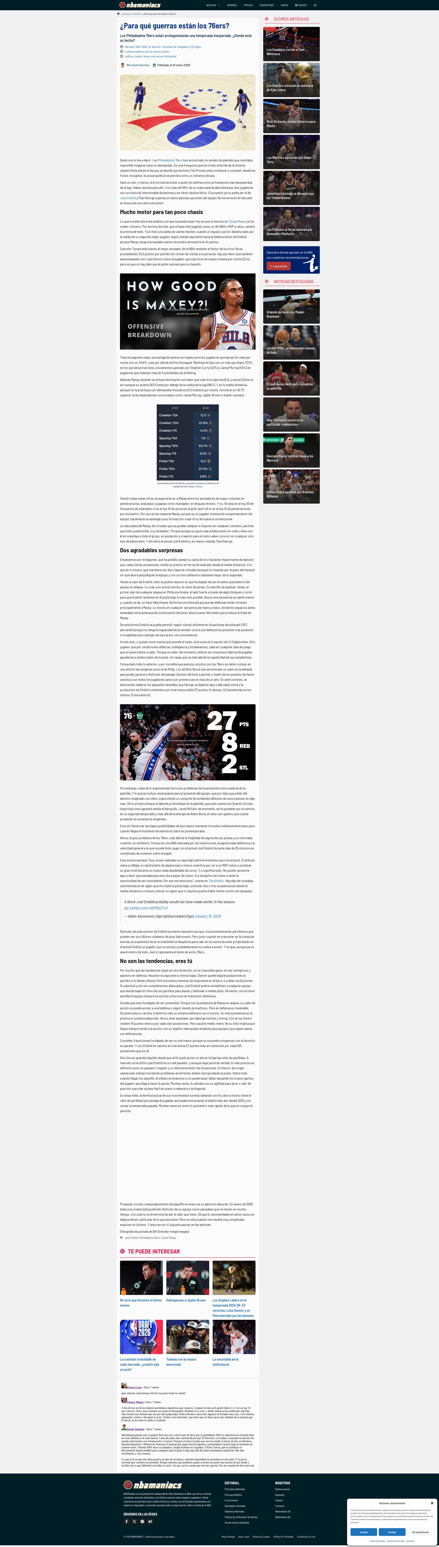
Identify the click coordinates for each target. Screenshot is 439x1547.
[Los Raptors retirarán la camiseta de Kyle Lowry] (291, 80)
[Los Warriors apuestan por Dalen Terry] (291, 152)
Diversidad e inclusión (235, 1505)
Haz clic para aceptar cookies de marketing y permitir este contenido (188, 311)
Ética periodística (233, 1494)
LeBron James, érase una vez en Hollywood (150, 56)
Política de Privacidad (283, 1536)
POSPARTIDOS (267, 5)
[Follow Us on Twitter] (134, 1521)
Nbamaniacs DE (283, 1511)
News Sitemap (228, 1536)
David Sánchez (140, 65)
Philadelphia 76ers (170, 160)
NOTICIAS (211, 5)
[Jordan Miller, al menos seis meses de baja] (291, 342)
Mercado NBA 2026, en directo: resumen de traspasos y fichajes (163, 46)
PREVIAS (248, 5)
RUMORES (232, 5)
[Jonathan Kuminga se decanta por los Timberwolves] (291, 188)
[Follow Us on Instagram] (142, 1521)
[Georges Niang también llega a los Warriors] (291, 450)
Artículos (126, 13)
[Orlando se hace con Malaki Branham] (291, 306)
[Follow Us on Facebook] (126, 1521)
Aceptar (364, 1532)
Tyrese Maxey (237, 221)
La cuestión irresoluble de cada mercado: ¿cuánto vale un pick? (139, 1364)
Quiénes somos (282, 1489)
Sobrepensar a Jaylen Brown (186, 1300)
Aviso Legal (243, 1536)
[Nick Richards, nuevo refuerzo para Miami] (291, 116)
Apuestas (279, 1494)
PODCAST (302, 5)
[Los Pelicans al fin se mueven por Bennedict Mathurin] (291, 224)
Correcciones (231, 1500)
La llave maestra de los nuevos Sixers (147, 51)
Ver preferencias (420, 1532)
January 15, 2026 (208, 915)
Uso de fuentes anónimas (237, 1522)
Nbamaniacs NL (283, 1517)
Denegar (392, 1532)
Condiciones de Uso (306, 1536)
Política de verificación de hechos (241, 1517)
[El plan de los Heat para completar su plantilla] (291, 378)
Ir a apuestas (278, 266)
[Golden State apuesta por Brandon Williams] (291, 486)
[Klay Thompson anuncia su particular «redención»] (291, 414)
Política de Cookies (261, 1536)
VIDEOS (284, 5)
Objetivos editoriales (234, 1511)
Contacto (279, 1505)
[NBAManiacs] (140, 5)
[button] (432, 1503)
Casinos (279, 1500)
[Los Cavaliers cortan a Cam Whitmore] (291, 44)
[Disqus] (188, 1424)
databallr (199, 486)
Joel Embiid (128, 198)
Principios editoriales (235, 1489)
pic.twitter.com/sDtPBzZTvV (146, 907)
